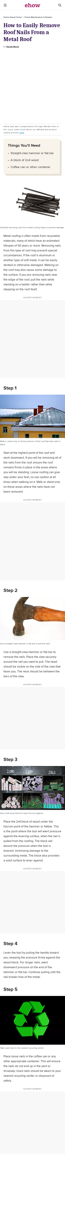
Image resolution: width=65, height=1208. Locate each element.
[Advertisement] (32, 86)
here (22, 132)
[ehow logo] (32, 5)
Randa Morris (12, 46)
